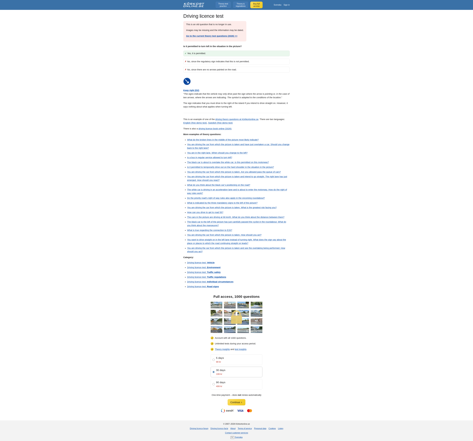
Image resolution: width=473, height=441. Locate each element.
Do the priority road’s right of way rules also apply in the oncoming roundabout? (226, 198)
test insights (240, 349)
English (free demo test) (195, 123)
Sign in (287, 5)
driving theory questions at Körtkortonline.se (236, 119)
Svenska (277, 5)
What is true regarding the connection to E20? (209, 230)
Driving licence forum (199, 428)
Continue (235, 402)
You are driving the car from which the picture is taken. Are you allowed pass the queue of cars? (234, 172)
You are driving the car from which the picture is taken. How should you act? (224, 235)
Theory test (223, 5)
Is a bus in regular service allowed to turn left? (209, 157)
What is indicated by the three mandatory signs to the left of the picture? (222, 203)
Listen (280, 428)
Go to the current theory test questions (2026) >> (211, 36)
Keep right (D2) (191, 90)
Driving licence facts (219, 428)
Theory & (240, 5)
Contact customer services (236, 433)
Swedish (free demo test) (220, 123)
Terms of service (245, 428)
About (233, 428)
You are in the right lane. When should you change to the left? (217, 153)
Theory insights (222, 349)
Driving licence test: (201, 262)
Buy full (256, 5)
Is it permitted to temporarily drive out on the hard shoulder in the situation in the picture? (230, 167)
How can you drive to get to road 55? (205, 212)
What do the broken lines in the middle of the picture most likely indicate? (223, 140)
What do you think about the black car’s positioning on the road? (218, 185)
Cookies (272, 428)
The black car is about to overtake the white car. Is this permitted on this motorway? (228, 162)
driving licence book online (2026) (214, 128)
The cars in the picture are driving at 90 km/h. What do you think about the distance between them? (235, 217)
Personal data (260, 428)
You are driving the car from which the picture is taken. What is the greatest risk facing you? (232, 207)
